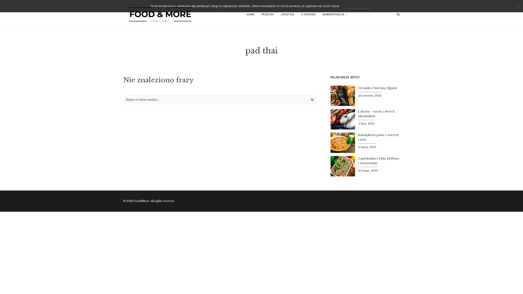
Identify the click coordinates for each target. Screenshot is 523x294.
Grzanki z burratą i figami (377, 88)
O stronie (308, 14)
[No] (518, 6)
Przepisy (268, 14)
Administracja (333, 14)
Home (251, 14)
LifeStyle (287, 14)
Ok (344, 6)
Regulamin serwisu (360, 6)
